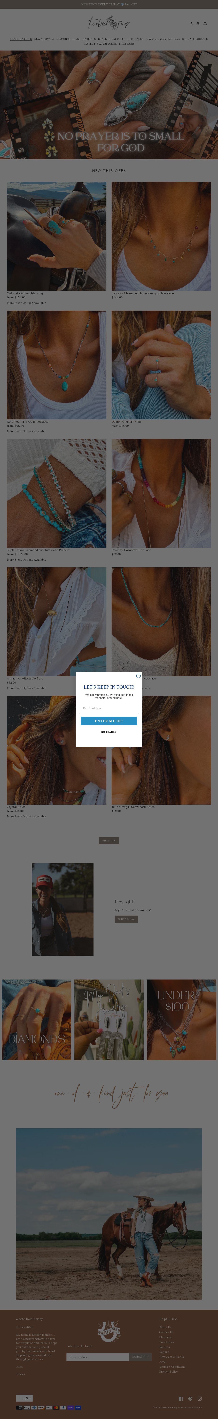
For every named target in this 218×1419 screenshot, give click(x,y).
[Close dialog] (138, 676)
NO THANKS (109, 732)
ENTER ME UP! (109, 720)
